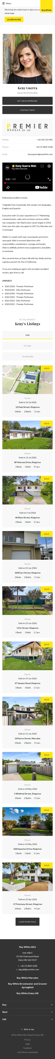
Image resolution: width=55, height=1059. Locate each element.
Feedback (27, 1048)
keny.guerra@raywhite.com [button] (40, 154)
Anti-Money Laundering (27, 1052)
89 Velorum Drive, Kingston (27, 462)
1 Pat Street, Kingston (27, 628)
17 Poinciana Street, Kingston (27, 904)
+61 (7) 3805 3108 (44, 147)
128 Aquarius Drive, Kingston (27, 849)
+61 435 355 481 (45, 139)
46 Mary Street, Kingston (27, 517)
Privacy (27, 1040)
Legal (27, 1044)
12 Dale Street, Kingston (28, 407)
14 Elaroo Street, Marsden (27, 738)
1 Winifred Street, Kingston (27, 793)
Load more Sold (27, 922)
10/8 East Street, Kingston (27, 572)
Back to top (29, 1029)
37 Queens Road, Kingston (27, 683)
